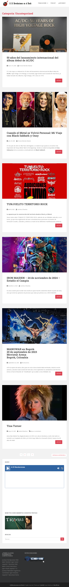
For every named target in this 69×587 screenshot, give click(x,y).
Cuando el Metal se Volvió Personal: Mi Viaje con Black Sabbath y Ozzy (34, 134)
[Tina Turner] (34, 403)
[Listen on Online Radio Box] (62, 468)
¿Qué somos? (61, 3)
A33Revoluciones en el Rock (17, 585)
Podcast (53, 3)
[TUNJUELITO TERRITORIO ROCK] (34, 181)
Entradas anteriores (59, 455)
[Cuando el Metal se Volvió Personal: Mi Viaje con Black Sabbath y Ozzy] (34, 110)
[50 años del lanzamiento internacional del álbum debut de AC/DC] (34, 34)
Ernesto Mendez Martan (25, 66)
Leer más (58, 80)
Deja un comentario (35, 431)
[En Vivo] (8, 468)
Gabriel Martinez (23, 431)
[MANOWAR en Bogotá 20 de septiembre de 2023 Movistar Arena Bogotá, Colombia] (34, 326)
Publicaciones (42, 3)
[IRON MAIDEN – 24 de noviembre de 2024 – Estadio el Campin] (34, 254)
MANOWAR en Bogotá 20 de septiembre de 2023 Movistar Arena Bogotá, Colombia (22, 353)
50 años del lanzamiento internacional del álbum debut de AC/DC (32, 59)
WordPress (56, 585)
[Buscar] (62, 539)
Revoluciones (25, 363)
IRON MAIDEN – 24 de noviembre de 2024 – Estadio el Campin (33, 279)
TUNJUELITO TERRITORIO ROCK (27, 204)
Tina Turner (14, 426)
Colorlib (42, 585)
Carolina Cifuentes (22, 209)
